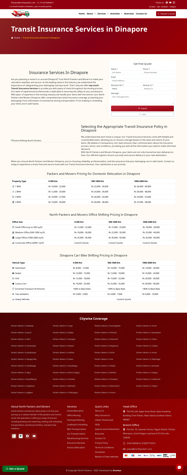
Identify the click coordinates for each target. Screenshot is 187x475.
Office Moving (74, 415)
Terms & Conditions (104, 447)
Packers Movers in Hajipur (147, 372)
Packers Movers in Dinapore (106, 379)
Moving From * (117, 85)
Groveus (117, 470)
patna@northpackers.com (24, 2)
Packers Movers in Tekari (146, 339)
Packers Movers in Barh (21, 339)
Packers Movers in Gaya (63, 326)
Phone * (146, 69)
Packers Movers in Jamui (21, 332)
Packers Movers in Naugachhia (24, 359)
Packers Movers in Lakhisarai (148, 379)
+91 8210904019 (46, 2)
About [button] (90, 13)
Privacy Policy (101, 442)
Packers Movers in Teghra (147, 386)
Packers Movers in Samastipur (23, 346)
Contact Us (141, 13)
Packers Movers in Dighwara (23, 386)
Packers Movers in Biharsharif (107, 386)
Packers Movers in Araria (105, 392)
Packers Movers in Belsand (64, 386)
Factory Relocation (76, 447)
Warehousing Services (77, 438)
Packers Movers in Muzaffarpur (24, 379)
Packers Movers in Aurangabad (107, 326)
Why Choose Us (102, 415)
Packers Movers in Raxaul (63, 346)
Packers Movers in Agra (21, 372)
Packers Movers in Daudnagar (65, 366)
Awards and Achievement (107, 429)
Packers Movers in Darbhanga (23, 366)
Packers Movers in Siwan (63, 359)
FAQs (97, 424)
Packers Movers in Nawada (22, 326)
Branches (129, 13)
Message (115, 93)
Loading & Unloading (77, 424)
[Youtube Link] (170, 2)
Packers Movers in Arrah (146, 326)
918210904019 (134, 443)
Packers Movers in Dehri (105, 352)
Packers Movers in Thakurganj (65, 392)
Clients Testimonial (104, 420)
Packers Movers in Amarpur (147, 366)
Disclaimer (100, 452)
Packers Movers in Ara (104, 359)
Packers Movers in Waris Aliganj (66, 372)
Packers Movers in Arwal (146, 352)
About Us (99, 410)
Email (113, 77)
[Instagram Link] (174, 2)
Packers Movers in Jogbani (22, 392)
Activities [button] (115, 13)
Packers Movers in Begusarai (107, 346)
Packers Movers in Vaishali (64, 379)
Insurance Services (76, 442)
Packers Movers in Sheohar (106, 332)
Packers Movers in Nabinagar (148, 359)
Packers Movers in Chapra (147, 346)
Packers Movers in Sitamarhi (106, 339)
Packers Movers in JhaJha (63, 332)
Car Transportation (76, 433)
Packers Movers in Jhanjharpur (23, 352)
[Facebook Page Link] (167, 2)
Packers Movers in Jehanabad (148, 332)
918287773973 (148, 443)
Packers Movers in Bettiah (105, 372)
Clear (144, 114)
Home (82, 13)
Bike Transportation (76, 429)
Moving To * (148, 85)
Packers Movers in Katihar (63, 352)
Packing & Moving (75, 420)
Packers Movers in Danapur (64, 339)
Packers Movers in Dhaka (105, 366)
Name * (114, 69)
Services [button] (102, 13)
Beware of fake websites (107, 456)
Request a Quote (167, 13)
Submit (144, 108)
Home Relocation (75, 410)
